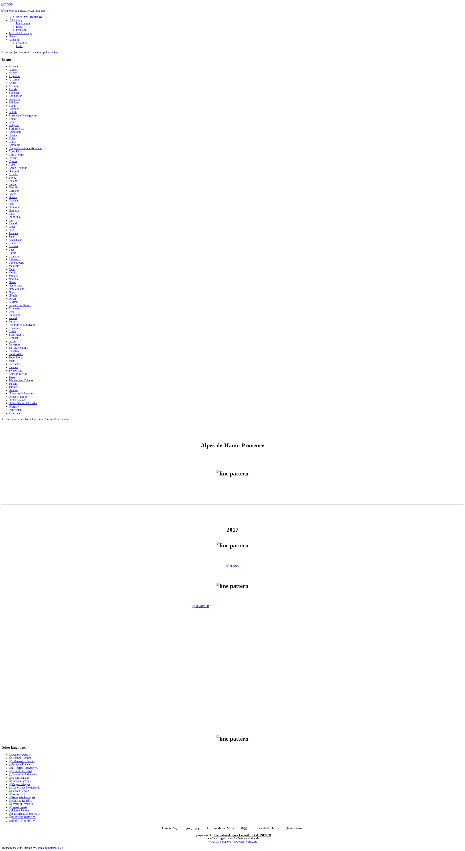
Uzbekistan (15, 409)
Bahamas (14, 92)
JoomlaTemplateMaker (49, 847)
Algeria (13, 69)
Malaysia (14, 265)
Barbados (14, 99)
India (12, 213)
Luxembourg (16, 262)
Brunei (13, 122)
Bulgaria (14, 125)
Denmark (14, 171)
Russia (12, 331)
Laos (11, 249)
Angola (13, 72)
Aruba (12, 82)
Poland (13, 318)
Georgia (13, 187)
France (13, 184)
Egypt (12, 177)
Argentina (14, 76)
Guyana (13, 200)
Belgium (14, 102)
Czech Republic (18, 167)
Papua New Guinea (20, 305)
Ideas (19, 26)
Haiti (11, 203)
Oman (12, 298)
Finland (13, 180)
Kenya (12, 243)
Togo (12, 377)
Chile (12, 138)
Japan (12, 236)
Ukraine (13, 390)
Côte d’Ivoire (16, 154)
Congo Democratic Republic (25, 148)
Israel (12, 226)
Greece (13, 197)
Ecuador (13, 174)
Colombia (14, 144)
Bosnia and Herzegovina (23, 115)
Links (19, 46)
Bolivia (13, 112)
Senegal (13, 337)
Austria (13, 89)
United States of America (23, 403)
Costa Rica (15, 151)
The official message (20, 33)
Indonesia (14, 216)
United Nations (17, 400)
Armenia (14, 79)
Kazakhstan (15, 239)
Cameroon (15, 131)
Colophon (21, 43)
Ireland (13, 223)
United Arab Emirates (21, 393)
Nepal (12, 282)
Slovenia (14, 350)
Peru (11, 311)
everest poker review (46, 52)
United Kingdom (18, 396)
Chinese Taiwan (18, 373)
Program (21, 29)
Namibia (14, 279)
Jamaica (13, 233)
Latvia (12, 252)
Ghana (12, 193)
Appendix (14, 39)
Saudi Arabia (16, 334)
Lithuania (14, 259)
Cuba (12, 164)
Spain (12, 360)
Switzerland (15, 370)
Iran (11, 220)
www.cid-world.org (245, 841)
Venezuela (15, 413)
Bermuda (14, 108)
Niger (12, 292)
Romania (14, 328)
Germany (14, 190)
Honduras (14, 207)
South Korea (16, 357)
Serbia (12, 341)
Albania (13, 66)
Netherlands (16, 285)
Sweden (13, 367)
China (12, 141)
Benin (12, 105)
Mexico (13, 272)
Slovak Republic (18, 347)
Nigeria (13, 295)
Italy (11, 229)
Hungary (14, 210)
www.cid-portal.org (220, 841)
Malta (12, 269)
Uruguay (14, 406)
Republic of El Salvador (22, 324)
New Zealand (16, 288)
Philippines (15, 314)
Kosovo (13, 246)
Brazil (12, 118)
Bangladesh (15, 95)
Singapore (14, 344)
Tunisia (13, 383)
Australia (14, 86)
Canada (13, 135)
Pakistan (13, 301)
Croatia (13, 158)
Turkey (13, 386)
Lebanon (14, 256)
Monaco (13, 275)
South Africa (16, 354)
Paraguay (14, 308)
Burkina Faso (16, 128)
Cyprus (13, 161)
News (12, 36)
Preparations (23, 23)
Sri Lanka (14, 364)
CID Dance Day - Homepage (26, 16)
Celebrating (15, 20)
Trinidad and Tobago (21, 380)
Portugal (13, 321)
